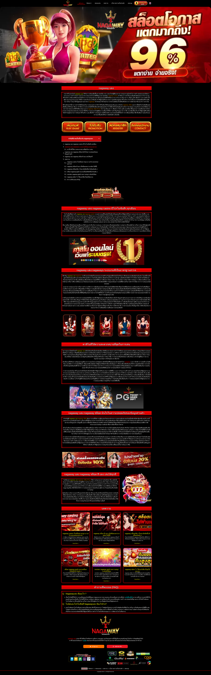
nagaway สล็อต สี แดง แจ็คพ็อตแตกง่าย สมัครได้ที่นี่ (82, 166)
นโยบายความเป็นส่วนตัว (118, 3)
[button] (99, 138)
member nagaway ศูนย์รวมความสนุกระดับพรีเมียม (81, 174)
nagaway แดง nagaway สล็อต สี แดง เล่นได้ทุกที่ (78, 156)
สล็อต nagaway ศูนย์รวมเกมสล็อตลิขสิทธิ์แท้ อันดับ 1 (82, 171)
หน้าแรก (81, 3)
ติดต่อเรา (89, 3)
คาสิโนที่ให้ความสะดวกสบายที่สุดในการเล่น (80, 149)
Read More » (76, 543)
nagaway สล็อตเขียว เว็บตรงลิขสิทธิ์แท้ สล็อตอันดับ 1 (82, 169)
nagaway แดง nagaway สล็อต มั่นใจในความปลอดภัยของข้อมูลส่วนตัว (81, 153)
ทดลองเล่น (97, 3)
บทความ (106, 3)
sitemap (130, 3)
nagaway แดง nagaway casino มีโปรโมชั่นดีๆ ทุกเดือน (80, 144)
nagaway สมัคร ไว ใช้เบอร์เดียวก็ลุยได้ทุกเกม (80, 177)
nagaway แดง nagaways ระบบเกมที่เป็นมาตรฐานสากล (81, 146)
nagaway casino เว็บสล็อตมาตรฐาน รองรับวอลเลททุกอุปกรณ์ (82, 163)
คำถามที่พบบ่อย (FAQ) (73, 179)
